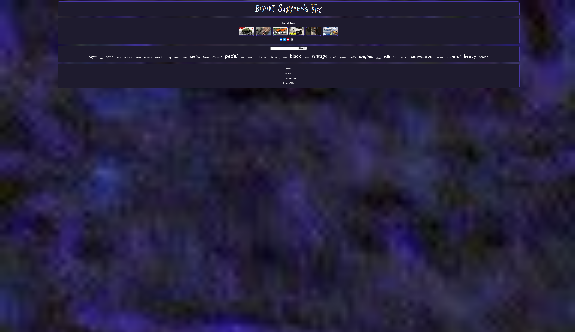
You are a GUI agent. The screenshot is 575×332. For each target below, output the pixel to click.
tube (242, 58)
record (158, 57)
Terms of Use (288, 83)
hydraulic (148, 58)
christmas (128, 57)
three (306, 57)
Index (288, 68)
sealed (483, 57)
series (195, 56)
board (206, 57)
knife (118, 57)
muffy (352, 57)
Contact (288, 73)
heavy (470, 56)
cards (333, 57)
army (168, 57)
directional (439, 58)
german (343, 58)
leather (403, 57)
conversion (421, 56)
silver (101, 58)
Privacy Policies (289, 78)
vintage (319, 56)
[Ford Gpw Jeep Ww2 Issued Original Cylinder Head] (263, 35)
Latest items (288, 23)
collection (262, 57)
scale (109, 57)
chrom (378, 58)
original (366, 56)
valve (285, 58)
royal (93, 57)
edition (390, 56)
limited (176, 58)
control (454, 56)
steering (275, 57)
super (138, 58)
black (295, 56)
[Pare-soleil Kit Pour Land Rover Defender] (297, 35)
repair (250, 57)
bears (184, 57)
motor (217, 56)
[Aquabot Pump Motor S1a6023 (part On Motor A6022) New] (330, 35)
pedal (231, 56)
